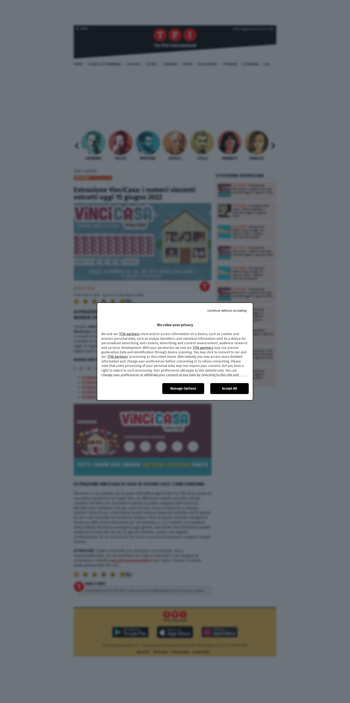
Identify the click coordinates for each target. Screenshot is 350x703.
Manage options (183, 388)
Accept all (229, 388)
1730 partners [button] (129, 334)
